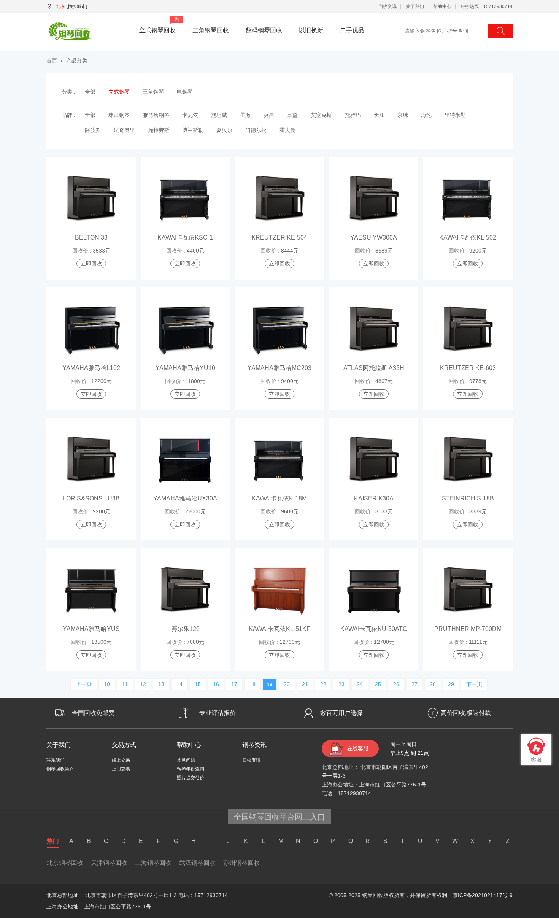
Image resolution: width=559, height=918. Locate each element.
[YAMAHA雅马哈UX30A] (185, 459)
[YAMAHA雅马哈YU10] (185, 329)
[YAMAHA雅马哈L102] (91, 329)
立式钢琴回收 (159, 25)
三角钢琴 (153, 92)
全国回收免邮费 (93, 713)
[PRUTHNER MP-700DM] (468, 589)
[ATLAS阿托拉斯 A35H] (373, 329)
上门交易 (121, 769)
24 (360, 684)
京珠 (402, 115)
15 (198, 684)
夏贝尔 (224, 130)
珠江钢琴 (119, 115)
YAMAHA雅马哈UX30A (185, 498)
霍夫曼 (287, 130)
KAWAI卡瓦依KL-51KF (279, 629)
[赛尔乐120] (185, 589)
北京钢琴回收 (65, 862)
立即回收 (91, 263)
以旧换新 (311, 30)
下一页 (474, 684)
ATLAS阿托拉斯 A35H (373, 368)
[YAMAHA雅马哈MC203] (279, 329)
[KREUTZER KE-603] (468, 329)
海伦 (426, 115)
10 (107, 684)
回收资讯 (387, 6)
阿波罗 (93, 130)
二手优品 (352, 30)
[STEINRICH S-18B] (468, 459)
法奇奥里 (124, 130)
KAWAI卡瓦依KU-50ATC (373, 629)
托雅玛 (353, 115)
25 (378, 684)
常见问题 (186, 760)
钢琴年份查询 (190, 769)
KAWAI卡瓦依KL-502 (467, 237)
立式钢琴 (119, 92)
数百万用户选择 (341, 713)
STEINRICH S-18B (468, 498)
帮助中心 (442, 6)
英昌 (269, 115)
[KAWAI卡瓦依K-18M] (279, 459)
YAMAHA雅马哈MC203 (279, 368)
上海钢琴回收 (153, 862)
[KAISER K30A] (373, 459)
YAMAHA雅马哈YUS (91, 629)
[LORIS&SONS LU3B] (91, 459)
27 (414, 684)
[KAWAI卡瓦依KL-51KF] (279, 589)
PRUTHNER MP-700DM (468, 629)
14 (179, 684)
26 (396, 684)
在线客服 (357, 748)
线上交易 (121, 760)
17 (234, 684)
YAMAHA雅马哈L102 (91, 368)
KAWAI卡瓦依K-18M (279, 498)
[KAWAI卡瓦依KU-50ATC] (373, 589)
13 (161, 684)
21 (305, 684)
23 (341, 684)
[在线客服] (536, 749)
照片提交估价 (190, 777)
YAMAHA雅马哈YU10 (185, 368)
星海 (245, 115)
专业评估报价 (217, 713)
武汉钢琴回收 (197, 862)
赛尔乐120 (185, 629)
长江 (379, 115)
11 (125, 684)
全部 (90, 92)
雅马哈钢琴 (156, 115)
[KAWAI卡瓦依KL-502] (468, 198)
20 (287, 684)
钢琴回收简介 (60, 769)
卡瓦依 (190, 115)
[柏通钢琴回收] (69, 30)
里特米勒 (455, 115)
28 (433, 684)
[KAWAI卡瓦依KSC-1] (185, 198)
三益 (292, 115)
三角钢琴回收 (210, 30)
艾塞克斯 (321, 115)
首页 (51, 60)
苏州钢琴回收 (241, 862)
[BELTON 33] (91, 198)
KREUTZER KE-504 (279, 237)
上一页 (84, 684)
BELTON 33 (91, 237)
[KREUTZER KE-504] (279, 198)
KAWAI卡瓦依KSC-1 (185, 237)
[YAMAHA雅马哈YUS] (91, 589)
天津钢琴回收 (109, 862)
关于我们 (415, 6)
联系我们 (55, 760)
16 (216, 684)
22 (323, 684)
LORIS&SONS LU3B (91, 498)
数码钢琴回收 (264, 30)
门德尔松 (256, 130)
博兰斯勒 (192, 130)
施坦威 (219, 115)
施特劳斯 (158, 130)
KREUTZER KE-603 (468, 368)
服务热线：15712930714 (487, 6)
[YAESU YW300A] (373, 198)
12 (143, 684)
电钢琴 (185, 92)
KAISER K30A (374, 498)
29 (451, 684)
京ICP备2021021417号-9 (483, 895)
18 (252, 684)
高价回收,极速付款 (466, 713)
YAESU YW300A (373, 237)
